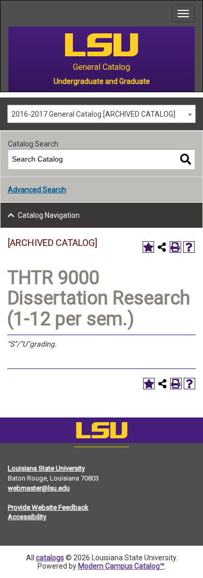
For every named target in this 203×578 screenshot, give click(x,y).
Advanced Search (37, 190)
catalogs (50, 558)
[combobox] (101, 114)
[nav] (8, 14)
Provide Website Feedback (48, 507)
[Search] (185, 159)
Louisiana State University (46, 468)
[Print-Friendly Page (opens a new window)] (175, 247)
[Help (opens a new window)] (189, 247)
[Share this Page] (162, 247)
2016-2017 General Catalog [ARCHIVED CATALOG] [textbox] (93, 114)
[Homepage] (101, 432)
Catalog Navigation (49, 215)
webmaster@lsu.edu (39, 488)
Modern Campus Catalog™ (121, 566)
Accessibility (27, 517)
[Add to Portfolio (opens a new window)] (148, 247)
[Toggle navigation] (183, 13)
